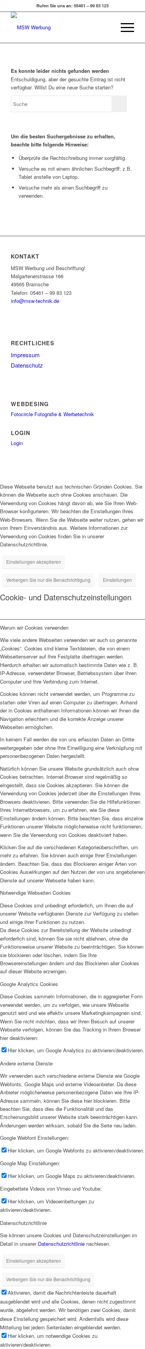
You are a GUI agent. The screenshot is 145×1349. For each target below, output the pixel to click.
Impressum (25, 355)
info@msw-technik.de (35, 300)
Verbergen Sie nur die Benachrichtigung (48, 579)
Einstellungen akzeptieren (33, 561)
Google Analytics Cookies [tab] (29, 984)
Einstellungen (117, 579)
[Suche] (105, 27)
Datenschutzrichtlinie (61, 1243)
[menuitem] (105, 27)
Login (17, 443)
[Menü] (123, 27)
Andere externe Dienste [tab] (26, 1063)
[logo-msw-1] (60, 27)
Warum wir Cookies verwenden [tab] (34, 627)
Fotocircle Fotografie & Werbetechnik (52, 414)
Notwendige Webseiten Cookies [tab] (35, 892)
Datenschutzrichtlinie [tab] (23, 1222)
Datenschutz (27, 365)
